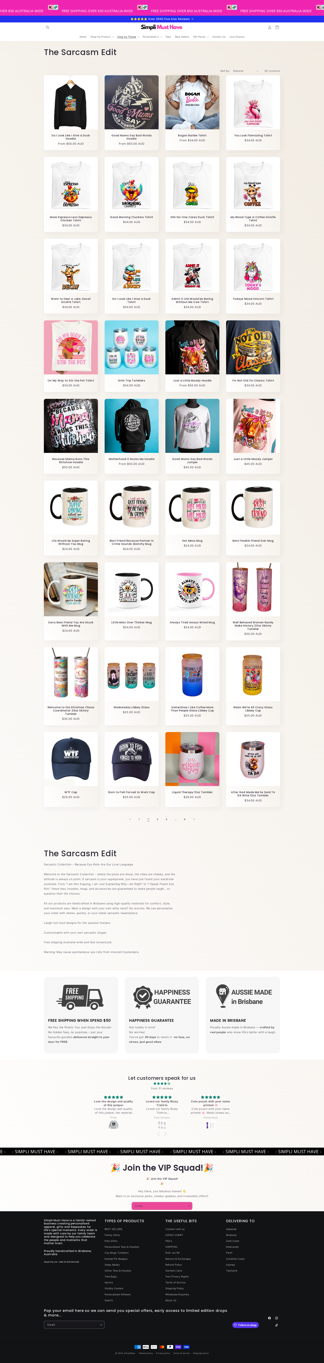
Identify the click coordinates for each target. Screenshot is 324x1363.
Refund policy (146, 1353)
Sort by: (225, 70)
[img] (162, 1083)
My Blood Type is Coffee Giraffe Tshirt (253, 219)
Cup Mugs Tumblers (116, 1252)
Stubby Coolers (114, 1288)
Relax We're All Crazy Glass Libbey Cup (253, 709)
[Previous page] (130, 819)
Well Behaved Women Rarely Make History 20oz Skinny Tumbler (253, 626)
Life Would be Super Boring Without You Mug (71, 542)
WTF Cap (70, 792)
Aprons (109, 1282)
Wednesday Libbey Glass (132, 707)
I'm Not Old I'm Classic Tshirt (253, 380)
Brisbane (231, 1235)
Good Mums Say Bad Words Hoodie (131, 137)
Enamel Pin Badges (116, 1258)
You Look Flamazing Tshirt (253, 135)
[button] (47, 27)
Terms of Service (175, 1282)
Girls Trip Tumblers (131, 380)
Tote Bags (111, 1276)
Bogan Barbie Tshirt (192, 135)
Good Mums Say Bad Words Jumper (192, 460)
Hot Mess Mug (192, 540)
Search (109, 1300)
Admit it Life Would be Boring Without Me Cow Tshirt (192, 300)
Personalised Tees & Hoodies (122, 1246)
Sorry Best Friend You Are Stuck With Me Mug (70, 624)
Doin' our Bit (172, 1252)
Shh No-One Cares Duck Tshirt (192, 217)
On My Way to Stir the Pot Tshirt (71, 380)
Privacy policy (163, 1353)
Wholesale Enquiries (177, 1294)
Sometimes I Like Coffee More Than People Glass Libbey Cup (192, 709)
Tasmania (231, 1270)
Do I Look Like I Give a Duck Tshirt (131, 300)
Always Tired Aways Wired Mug (192, 622)
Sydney (230, 1264)
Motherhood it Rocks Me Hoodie (132, 459)
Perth (229, 1252)
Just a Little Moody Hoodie (192, 380)
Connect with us (175, 1229)
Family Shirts (112, 1235)
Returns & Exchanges (178, 1258)
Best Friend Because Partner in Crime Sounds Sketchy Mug (132, 542)
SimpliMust (129, 1353)
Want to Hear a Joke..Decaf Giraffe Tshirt (71, 300)
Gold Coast (232, 1240)
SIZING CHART (174, 1235)
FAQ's (168, 1240)
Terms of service (181, 1353)
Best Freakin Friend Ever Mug (253, 540)
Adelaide (231, 1229)
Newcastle (232, 1246)
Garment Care (173, 1270)
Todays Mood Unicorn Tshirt (253, 298)
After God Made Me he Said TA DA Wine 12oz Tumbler (253, 794)
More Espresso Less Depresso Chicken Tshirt (71, 219)
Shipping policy (201, 1353)
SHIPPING (171, 1246)
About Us (170, 1300)
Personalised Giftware (118, 1294)
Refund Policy (173, 1264)
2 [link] (148, 819)
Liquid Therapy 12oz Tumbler (192, 792)
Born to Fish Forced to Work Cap (131, 792)
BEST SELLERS (113, 1229)
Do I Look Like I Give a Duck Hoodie (71, 137)
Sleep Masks (112, 1264)
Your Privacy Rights (177, 1276)
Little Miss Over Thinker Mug (131, 622)
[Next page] (194, 819)
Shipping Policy (174, 1288)
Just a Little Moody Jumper (253, 459)
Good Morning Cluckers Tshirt (131, 217)
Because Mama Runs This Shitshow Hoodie (70, 460)
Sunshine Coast (235, 1258)
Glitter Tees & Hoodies (118, 1270)
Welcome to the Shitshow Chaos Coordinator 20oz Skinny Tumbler (70, 711)
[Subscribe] (188, 1206)
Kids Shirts (111, 1240)
